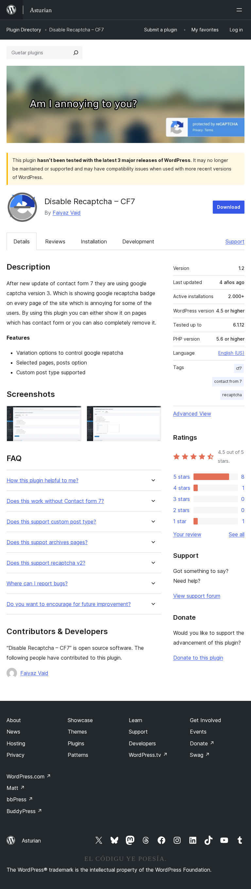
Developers (142, 743)
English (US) (231, 353)
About (14, 720)
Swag (200, 755)
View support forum (196, 596)
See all (236, 534)
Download (228, 207)
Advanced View (192, 413)
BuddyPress (24, 811)
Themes (77, 731)
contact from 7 (228, 381)
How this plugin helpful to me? (42, 480)
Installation (94, 241)
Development (138, 241)
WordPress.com (29, 776)
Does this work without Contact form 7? (55, 501)
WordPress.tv (148, 755)
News (13, 731)
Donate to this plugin (198, 657)
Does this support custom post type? (51, 522)
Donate (202, 743)
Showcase (80, 720)
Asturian (31, 840)
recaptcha (232, 394)
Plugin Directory (24, 29)
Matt (16, 788)
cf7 (239, 368)
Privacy (16, 755)
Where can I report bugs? (37, 583)
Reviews (55, 241)
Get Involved (205, 720)
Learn (135, 720)
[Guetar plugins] (75, 52)
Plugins (76, 743)
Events (198, 731)
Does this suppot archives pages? (47, 542)
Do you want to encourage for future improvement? (69, 604)
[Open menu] (240, 10)
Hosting (16, 743)
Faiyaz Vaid (67, 212)
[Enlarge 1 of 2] (72, 414)
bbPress (20, 799)
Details (21, 241)
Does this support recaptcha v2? (46, 563)
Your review (187, 534)
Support (235, 241)
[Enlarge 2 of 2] (152, 414)
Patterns (78, 755)
